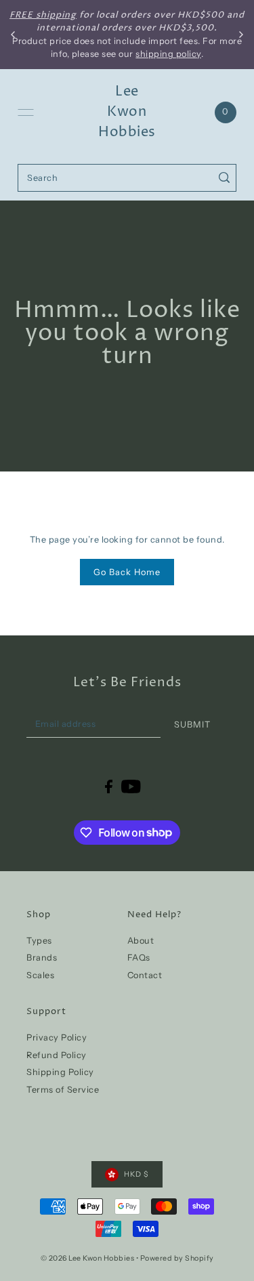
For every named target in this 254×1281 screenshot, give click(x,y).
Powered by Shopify (177, 1258)
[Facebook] (108, 786)
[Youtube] (131, 786)
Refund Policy (56, 1055)
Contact (145, 975)
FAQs (138, 957)
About (140, 941)
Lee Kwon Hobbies (127, 112)
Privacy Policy (56, 1037)
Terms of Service (62, 1090)
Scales (40, 975)
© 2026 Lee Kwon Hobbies (88, 1258)
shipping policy (168, 54)
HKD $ (136, 1174)
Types (39, 941)
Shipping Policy (60, 1072)
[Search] (224, 178)
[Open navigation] (26, 112)
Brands (41, 957)
